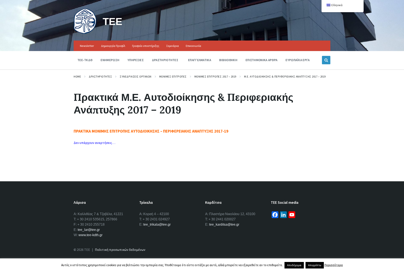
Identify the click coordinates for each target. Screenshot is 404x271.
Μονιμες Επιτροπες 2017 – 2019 (215, 76)
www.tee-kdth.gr (90, 235)
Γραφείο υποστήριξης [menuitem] (145, 46)
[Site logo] (85, 32)
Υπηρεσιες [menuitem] (136, 60)
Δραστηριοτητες (100, 76)
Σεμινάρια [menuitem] (172, 46)
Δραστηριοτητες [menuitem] (165, 60)
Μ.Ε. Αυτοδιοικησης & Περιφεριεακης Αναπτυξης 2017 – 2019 (285, 76)
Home (77, 76)
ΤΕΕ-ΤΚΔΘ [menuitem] (84, 60)
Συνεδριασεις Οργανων (135, 76)
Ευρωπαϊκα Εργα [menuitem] (298, 60)
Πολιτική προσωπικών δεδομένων (120, 249)
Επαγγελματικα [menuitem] (199, 60)
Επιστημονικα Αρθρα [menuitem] (261, 60)
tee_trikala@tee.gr (157, 224)
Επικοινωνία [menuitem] (193, 46)
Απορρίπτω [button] (314, 265)
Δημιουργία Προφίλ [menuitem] (113, 46)
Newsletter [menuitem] (87, 46)
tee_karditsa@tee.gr (224, 224)
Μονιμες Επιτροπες (173, 76)
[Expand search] (326, 60)
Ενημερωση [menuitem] (110, 60)
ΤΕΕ (112, 21)
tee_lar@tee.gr (89, 230)
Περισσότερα (333, 265)
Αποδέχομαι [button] (294, 265)
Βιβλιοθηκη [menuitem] (228, 60)
